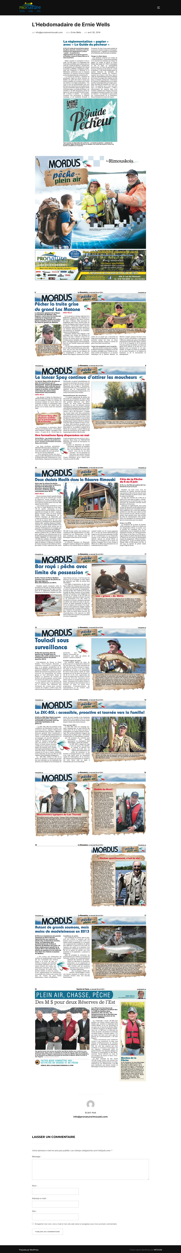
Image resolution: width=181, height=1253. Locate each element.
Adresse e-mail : (39, 1198)
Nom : (35, 1185)
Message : (36, 1156)
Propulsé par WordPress (28, 1250)
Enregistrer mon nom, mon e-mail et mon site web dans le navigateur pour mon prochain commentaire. (76, 1224)
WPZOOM (158, 1250)
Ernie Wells (76, 32)
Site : (34, 1211)
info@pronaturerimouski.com (49, 32)
